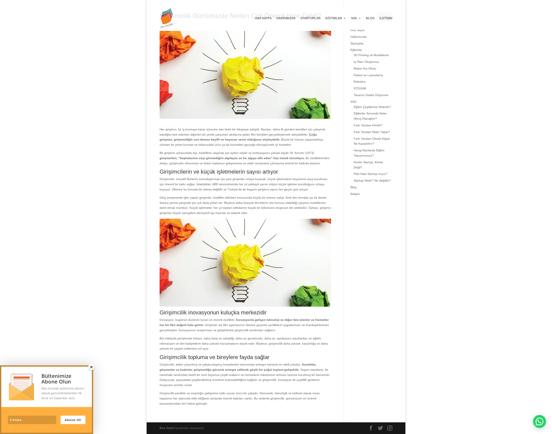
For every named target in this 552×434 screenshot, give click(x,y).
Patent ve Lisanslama (368, 75)
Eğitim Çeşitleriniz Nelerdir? (372, 107)
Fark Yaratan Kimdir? (368, 125)
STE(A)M (360, 88)
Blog (370, 18)
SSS (354, 18)
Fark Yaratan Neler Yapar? (372, 132)
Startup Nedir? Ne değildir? (372, 180)
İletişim (386, 18)
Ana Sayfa (263, 18)
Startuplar (310, 18)
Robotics (359, 81)
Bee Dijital (167, 428)
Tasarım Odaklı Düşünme (371, 95)
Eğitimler (333, 18)
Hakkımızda (286, 18)
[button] (539, 421)
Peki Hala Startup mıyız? (370, 174)
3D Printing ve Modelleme (371, 55)
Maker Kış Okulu (365, 68)
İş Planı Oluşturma (366, 61)
